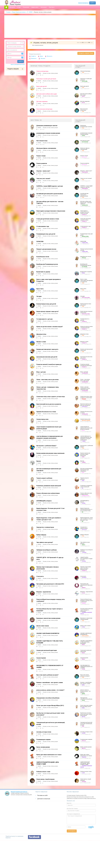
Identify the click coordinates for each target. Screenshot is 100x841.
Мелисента (49, 56)
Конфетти (33, 56)
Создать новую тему (85, 53)
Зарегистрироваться (83, 2)
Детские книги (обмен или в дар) (46, 94)
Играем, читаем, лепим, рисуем (50, 73)
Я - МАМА (29, 12)
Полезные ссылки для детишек (46, 79)
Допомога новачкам (43, 798)
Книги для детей (41, 86)
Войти (92, 3)
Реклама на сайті (42, 795)
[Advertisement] (50, 27)
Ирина (41, 56)
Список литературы (42, 71)
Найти (20, 61)
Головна (8, 12)
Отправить (72, 831)
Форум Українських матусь (19, 12)
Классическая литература (44, 109)
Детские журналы (42, 101)
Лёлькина (42, 58)
